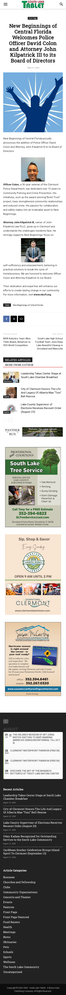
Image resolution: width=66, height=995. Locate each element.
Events (6, 397)
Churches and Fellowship (19, 882)
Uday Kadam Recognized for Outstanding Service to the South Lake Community (29, 838)
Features (8, 907)
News (6, 937)
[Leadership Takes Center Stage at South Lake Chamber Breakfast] (11, 377)
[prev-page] (5, 420)
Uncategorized (12, 972)
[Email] (21, 319)
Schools (8, 952)
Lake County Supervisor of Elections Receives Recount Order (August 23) (41, 408)
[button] (5, 4)
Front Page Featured (16, 917)
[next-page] (10, 420)
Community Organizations (20, 892)
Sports (7, 957)
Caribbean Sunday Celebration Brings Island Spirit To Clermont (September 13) (31, 851)
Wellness (9, 962)
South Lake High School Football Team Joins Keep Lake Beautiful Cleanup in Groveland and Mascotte (49, 343)
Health (7, 927)
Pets (6, 947)
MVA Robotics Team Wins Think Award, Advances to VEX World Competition (17, 342)
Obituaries (9, 942)
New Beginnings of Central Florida (28, 305)
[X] (14, 319)
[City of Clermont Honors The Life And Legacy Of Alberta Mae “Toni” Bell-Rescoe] (11, 392)
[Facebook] (6, 319)
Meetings (9, 932)
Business (8, 381)
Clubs (6, 887)
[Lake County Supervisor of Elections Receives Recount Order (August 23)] (11, 408)
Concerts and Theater (17, 897)
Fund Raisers (11, 922)
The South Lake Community (21, 967)
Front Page (33, 18)
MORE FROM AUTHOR (19, 365)
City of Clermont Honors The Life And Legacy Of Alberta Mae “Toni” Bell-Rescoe (41, 392)
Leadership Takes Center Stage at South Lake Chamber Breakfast (32, 797)
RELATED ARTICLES (17, 360)
